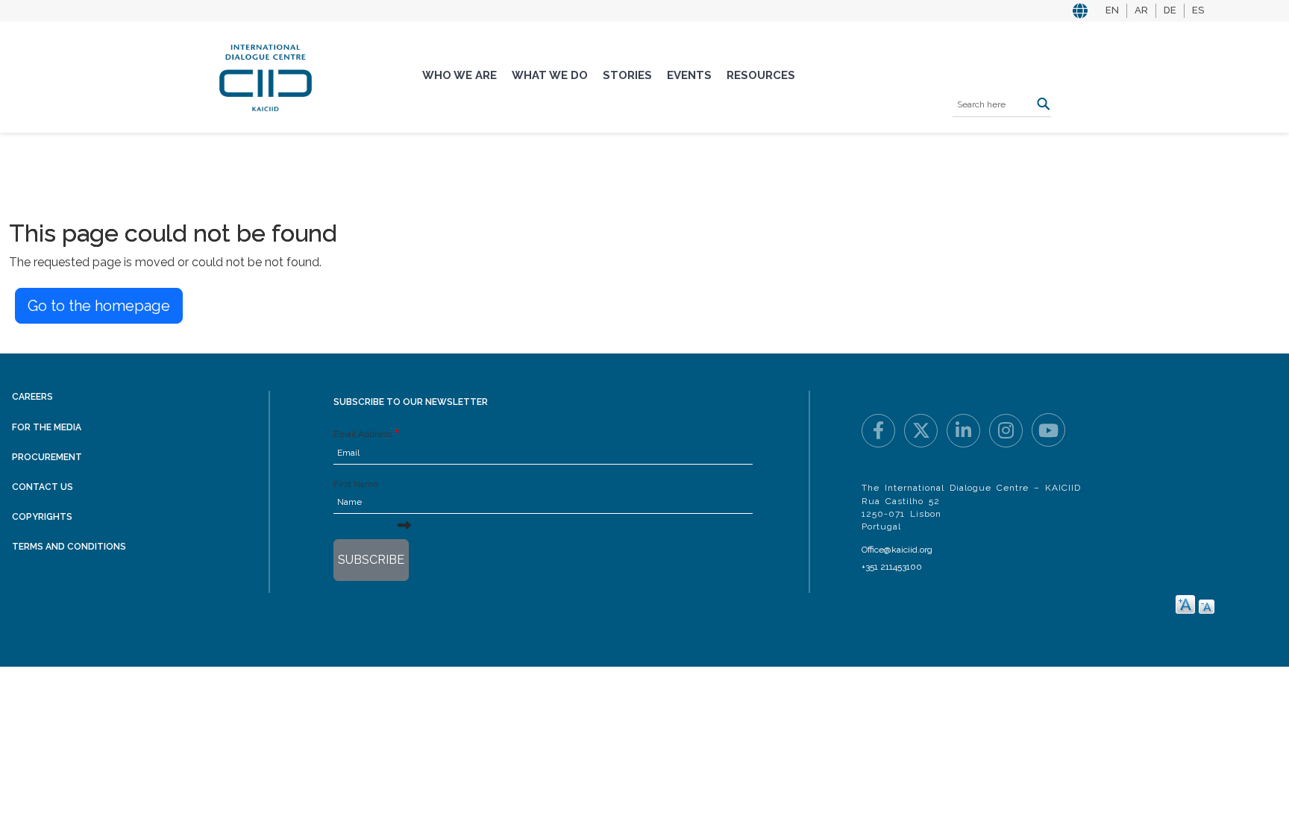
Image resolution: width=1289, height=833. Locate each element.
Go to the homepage (99, 306)
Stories (627, 75)
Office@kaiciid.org (897, 549)
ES (1198, 10)
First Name (355, 484)
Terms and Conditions (69, 546)
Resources (761, 75)
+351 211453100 (892, 567)
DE (1170, 10)
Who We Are (459, 75)
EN (1112, 10)
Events (689, 75)
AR (1141, 10)
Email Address (362, 434)
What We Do (550, 75)
